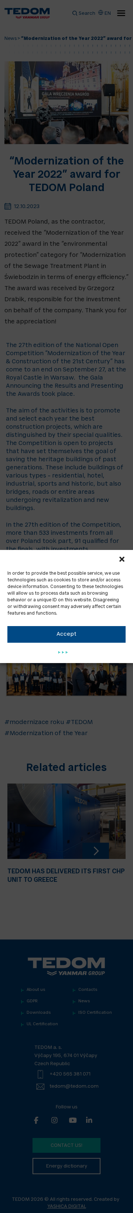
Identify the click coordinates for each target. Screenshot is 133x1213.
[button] (122, 559)
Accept (66, 634)
